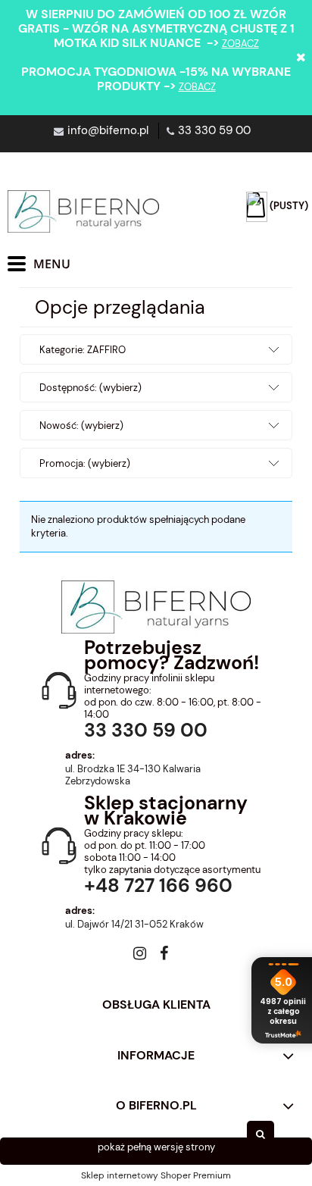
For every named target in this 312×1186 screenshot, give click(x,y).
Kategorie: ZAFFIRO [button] (82, 349)
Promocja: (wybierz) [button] (84, 463)
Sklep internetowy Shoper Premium (156, 1175)
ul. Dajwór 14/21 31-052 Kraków (134, 924)
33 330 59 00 (214, 130)
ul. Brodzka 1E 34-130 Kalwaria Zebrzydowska (133, 775)
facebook (164, 956)
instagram (139, 956)
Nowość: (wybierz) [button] (81, 425)
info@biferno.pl (107, 130)
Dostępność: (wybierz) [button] (90, 387)
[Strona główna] (83, 211)
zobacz (240, 43)
